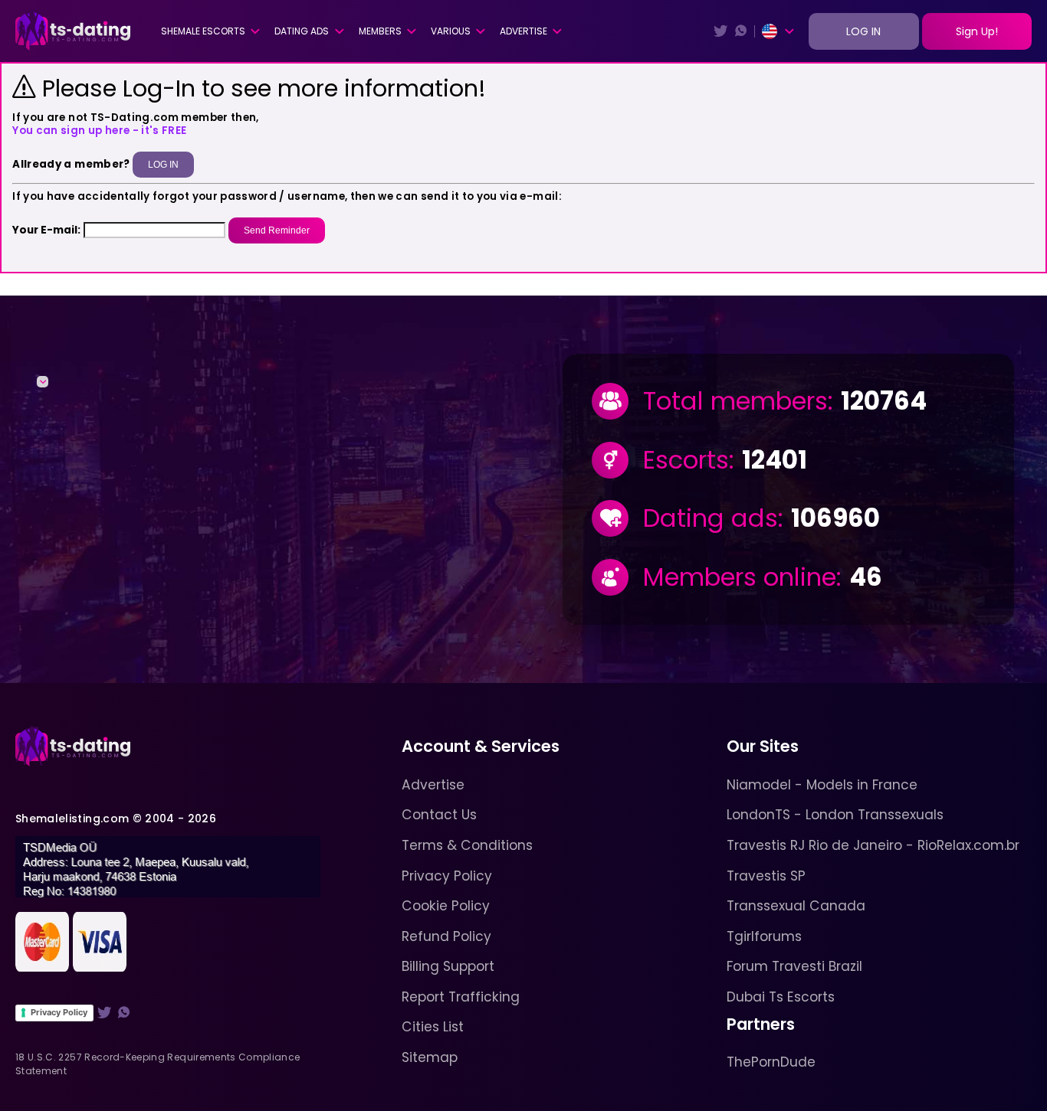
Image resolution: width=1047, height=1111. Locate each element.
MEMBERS (380, 31)
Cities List (433, 1027)
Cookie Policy (446, 906)
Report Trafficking (461, 997)
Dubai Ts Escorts (781, 997)
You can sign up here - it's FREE (99, 130)
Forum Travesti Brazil (794, 966)
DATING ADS (301, 31)
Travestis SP (766, 876)
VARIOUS (451, 31)
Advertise (523, 31)
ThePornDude (771, 1062)
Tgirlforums (764, 936)
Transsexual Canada (796, 906)
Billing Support (448, 966)
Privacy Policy (59, 1012)
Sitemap (430, 1057)
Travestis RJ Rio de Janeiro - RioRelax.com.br (873, 845)
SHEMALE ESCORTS (203, 31)
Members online (739, 577)
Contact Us (439, 814)
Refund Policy (446, 936)
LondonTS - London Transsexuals (835, 814)
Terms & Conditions (467, 845)
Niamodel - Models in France (822, 785)
